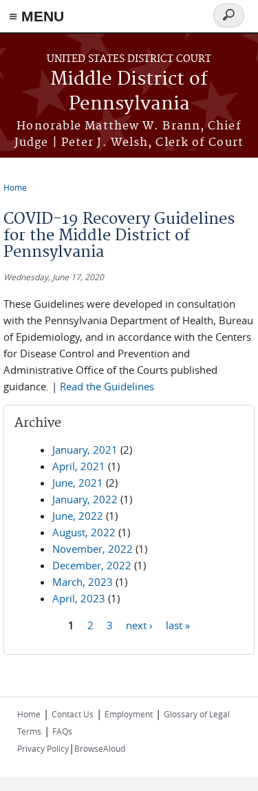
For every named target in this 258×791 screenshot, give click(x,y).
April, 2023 (78, 598)
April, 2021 (78, 466)
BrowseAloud (99, 748)
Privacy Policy (43, 748)
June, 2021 (77, 482)
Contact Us (73, 713)
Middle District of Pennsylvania (129, 92)
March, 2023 (82, 582)
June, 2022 (77, 516)
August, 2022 (84, 532)
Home (15, 187)
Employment (129, 713)
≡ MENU (36, 16)
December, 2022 (91, 565)
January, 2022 (85, 499)
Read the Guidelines (107, 386)
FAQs (62, 731)
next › (139, 625)
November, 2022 (92, 549)
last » (178, 625)
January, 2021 (85, 449)
